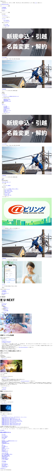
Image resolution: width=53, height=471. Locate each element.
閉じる (3, 92)
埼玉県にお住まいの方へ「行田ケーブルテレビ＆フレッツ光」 (11, 424)
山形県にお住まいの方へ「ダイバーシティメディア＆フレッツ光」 (12, 420)
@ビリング (3, 226)
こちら (36, 2)
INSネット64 (5, 111)
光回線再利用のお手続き (5, 443)
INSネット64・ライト (7, 112)
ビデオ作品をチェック (5, 377)
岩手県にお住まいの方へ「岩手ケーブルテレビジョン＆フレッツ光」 (12, 421)
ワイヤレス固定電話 (7, 108)
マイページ (3, 284)
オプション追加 (4, 457)
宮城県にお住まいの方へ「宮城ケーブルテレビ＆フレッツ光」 (11, 419)
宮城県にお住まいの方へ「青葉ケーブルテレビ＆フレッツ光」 (11, 418)
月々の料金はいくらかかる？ (6, 342)
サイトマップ (4, 463)
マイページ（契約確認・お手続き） (7, 454)
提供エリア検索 (4, 437)
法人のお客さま (4, 8)
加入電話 (5, 109)
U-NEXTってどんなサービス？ (6, 341)
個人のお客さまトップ (5, 293)
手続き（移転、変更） (5, 453)
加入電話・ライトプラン (7, 110)
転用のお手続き (6, 100)
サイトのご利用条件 (5, 464)
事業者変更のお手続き (7, 99)
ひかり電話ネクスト (5, 446)
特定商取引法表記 (4, 466)
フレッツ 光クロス (6, 20)
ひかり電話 (3, 445)
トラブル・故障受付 (5, 459)
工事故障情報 (4, 7)
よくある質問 (4, 461)
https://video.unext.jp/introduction (23, 347)
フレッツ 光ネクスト (5, 436)
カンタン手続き (4, 57)
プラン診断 (3, 438)
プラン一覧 (3, 18)
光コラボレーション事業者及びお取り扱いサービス (11, 96)
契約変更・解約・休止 (5, 458)
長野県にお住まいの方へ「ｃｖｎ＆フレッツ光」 (9, 422)
